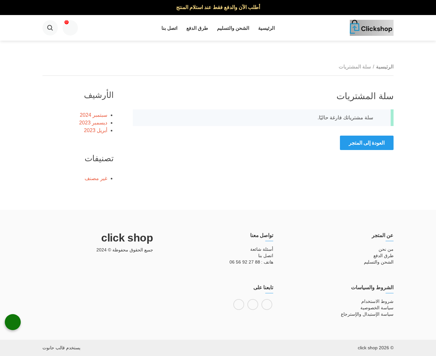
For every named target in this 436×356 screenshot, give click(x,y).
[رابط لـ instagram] (252, 304)
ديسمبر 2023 (93, 122)
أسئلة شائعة (261, 249)
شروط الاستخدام (377, 301)
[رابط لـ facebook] (266, 304)
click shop (127, 238)
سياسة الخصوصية (377, 307)
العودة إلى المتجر (367, 143)
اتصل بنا (169, 28)
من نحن (386, 249)
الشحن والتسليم (233, 28)
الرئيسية (266, 28)
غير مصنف (96, 178)
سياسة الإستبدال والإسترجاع (367, 314)
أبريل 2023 (95, 130)
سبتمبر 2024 (93, 115)
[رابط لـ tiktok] (238, 304)
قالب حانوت (53, 347)
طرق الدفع (197, 28)
